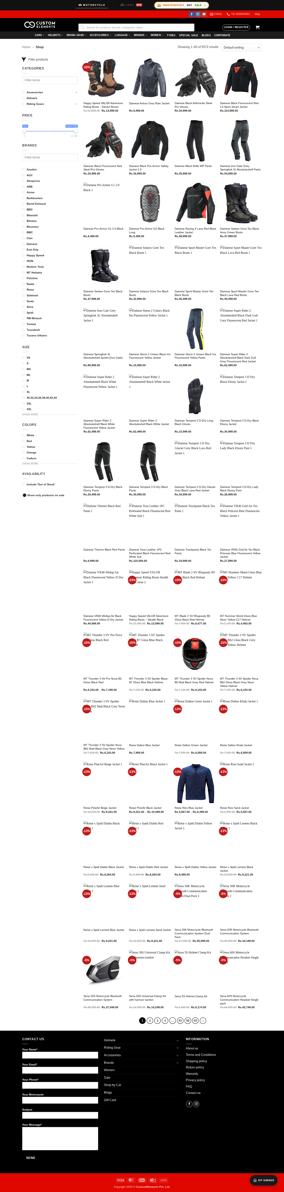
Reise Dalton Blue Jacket (144, 745)
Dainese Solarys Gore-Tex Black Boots (148, 293)
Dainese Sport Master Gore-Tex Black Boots (194, 293)
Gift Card (110, 1100)
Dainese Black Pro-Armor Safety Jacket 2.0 (148, 167)
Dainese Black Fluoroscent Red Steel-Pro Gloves (102, 167)
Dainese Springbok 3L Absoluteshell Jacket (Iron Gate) (103, 356)
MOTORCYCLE (94, 4)
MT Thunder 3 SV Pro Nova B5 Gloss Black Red (102, 680)
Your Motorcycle (33, 1094)
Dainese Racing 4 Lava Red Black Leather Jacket (195, 230)
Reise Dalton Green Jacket (191, 745)
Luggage (121, 35)
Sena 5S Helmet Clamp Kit (191, 996)
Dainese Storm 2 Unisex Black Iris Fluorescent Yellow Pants (195, 356)
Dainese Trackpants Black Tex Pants (193, 551)
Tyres (171, 35)
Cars (38, 35)
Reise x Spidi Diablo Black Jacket (103, 867)
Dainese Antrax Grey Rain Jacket (149, 103)
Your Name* (29, 1049)
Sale (107, 1077)
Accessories (99, 35)
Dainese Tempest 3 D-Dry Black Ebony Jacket (239, 422)
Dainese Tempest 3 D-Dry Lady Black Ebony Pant (239, 488)
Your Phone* (30, 1079)
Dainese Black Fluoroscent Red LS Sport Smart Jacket (239, 105)
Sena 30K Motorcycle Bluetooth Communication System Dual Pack (194, 933)
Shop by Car (112, 1085)
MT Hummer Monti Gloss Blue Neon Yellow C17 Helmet (238, 617)
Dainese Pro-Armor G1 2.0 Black (103, 228)
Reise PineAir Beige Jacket (99, 807)
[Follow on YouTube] (204, 14)
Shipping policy (196, 1061)
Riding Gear (75, 35)
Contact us (193, 1093)
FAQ (257, 14)
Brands (139, 35)
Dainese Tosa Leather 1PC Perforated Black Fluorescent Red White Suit (149, 553)
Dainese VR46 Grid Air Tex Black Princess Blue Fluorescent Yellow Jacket (240, 553)
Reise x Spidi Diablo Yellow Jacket (195, 867)
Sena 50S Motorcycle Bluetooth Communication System (102, 997)
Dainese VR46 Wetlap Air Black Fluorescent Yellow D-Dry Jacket (103, 617)
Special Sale (188, 35)
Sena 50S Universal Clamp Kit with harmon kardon (147, 997)
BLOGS (206, 35)
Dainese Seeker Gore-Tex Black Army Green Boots (239, 230)
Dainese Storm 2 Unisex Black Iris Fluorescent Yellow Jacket (149, 356)
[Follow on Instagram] (198, 14)
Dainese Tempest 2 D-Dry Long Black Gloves (194, 422)
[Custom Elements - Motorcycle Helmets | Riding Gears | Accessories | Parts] (41, 24)
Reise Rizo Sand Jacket (234, 807)
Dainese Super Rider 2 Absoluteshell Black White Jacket (149, 422)
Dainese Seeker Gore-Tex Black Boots (102, 293)
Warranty (192, 1073)
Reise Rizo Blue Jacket (189, 807)
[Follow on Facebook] (192, 14)
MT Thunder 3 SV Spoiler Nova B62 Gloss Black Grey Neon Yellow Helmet (239, 682)
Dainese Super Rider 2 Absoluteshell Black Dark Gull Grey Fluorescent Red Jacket (238, 358)
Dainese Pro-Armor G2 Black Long (146, 230)
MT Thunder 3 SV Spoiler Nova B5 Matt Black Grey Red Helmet (194, 680)
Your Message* (32, 1124)
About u (191, 1048)
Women (156, 35)
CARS (133, 4)
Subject (27, 1109)
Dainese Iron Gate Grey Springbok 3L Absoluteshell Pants (240, 167)
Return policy (195, 1067)
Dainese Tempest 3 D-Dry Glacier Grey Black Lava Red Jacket (195, 488)
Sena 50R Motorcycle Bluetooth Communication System (239, 931)
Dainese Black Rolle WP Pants (193, 166)
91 (180, 1020)
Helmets (54, 35)
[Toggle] (177, 1040)
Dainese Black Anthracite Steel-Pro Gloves (194, 105)
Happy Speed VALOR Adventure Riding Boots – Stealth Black (148, 617)
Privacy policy (195, 1080)
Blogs (108, 1092)
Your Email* (29, 1064)
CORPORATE (222, 35)
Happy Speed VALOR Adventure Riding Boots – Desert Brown (103, 105)
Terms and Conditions (201, 1054)
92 (187, 1020)
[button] (236, 27)
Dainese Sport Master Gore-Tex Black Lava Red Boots (239, 293)
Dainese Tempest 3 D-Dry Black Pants (148, 488)
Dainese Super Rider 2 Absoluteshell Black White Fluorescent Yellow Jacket (99, 424)
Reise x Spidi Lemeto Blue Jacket (103, 929)
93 (195, 1020)
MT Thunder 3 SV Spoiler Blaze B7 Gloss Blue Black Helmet (148, 680)
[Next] (203, 1020)
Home (26, 47)
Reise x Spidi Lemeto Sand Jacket (150, 929)
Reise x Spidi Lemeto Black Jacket (236, 868)
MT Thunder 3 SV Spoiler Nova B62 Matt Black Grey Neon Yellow (103, 746)
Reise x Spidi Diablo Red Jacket (148, 867)
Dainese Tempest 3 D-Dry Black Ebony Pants (102, 488)
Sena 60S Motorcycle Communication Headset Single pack (239, 999)
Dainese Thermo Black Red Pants (104, 549)
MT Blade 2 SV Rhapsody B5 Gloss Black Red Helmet (192, 617)
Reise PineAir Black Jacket (145, 807)
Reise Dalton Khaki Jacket (236, 745)
